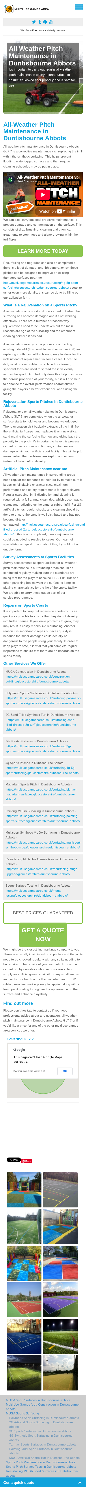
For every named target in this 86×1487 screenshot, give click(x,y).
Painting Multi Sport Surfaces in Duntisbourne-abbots (41, 1451)
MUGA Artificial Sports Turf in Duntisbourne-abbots (44, 1457)
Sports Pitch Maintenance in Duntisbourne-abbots (40, 1462)
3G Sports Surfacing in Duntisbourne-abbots (40, 1431)
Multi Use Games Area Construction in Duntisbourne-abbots (43, 1407)
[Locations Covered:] (5, 6)
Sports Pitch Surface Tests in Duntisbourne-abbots (41, 1466)
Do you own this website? (29, 1071)
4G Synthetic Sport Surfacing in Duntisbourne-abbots (41, 1438)
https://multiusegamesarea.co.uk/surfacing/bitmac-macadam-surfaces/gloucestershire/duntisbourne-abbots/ (41, 794)
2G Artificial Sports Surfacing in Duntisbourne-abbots (41, 1424)
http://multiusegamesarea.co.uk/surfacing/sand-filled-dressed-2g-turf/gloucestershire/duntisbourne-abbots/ (44, 529)
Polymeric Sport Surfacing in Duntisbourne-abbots (44, 1418)
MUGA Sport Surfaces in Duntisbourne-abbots (38, 1400)
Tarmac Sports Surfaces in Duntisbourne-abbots (42, 1444)
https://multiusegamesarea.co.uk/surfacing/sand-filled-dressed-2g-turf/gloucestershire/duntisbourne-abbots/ (41, 725)
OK (65, 1071)
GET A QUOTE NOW (43, 935)
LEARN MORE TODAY (43, 251)
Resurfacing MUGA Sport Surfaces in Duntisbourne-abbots (42, 1473)
